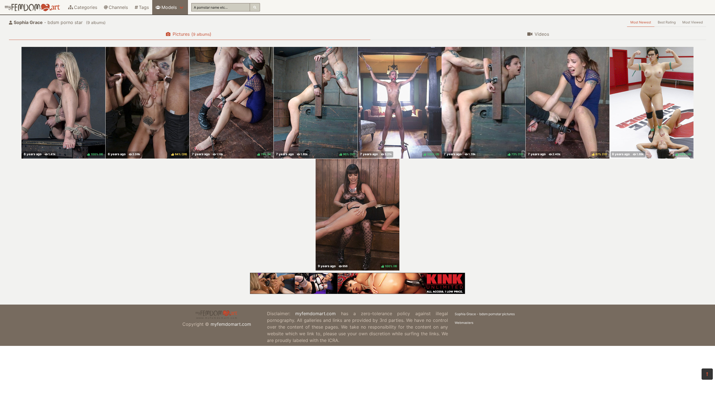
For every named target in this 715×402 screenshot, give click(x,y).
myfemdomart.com (231, 324)
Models (169, 7)
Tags (144, 7)
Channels (118, 7)
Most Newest (640, 22)
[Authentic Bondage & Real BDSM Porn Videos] (357, 292)
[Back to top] (707, 374)
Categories (85, 7)
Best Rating (667, 22)
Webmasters (464, 323)
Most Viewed (692, 22)
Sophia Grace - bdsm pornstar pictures (485, 314)
